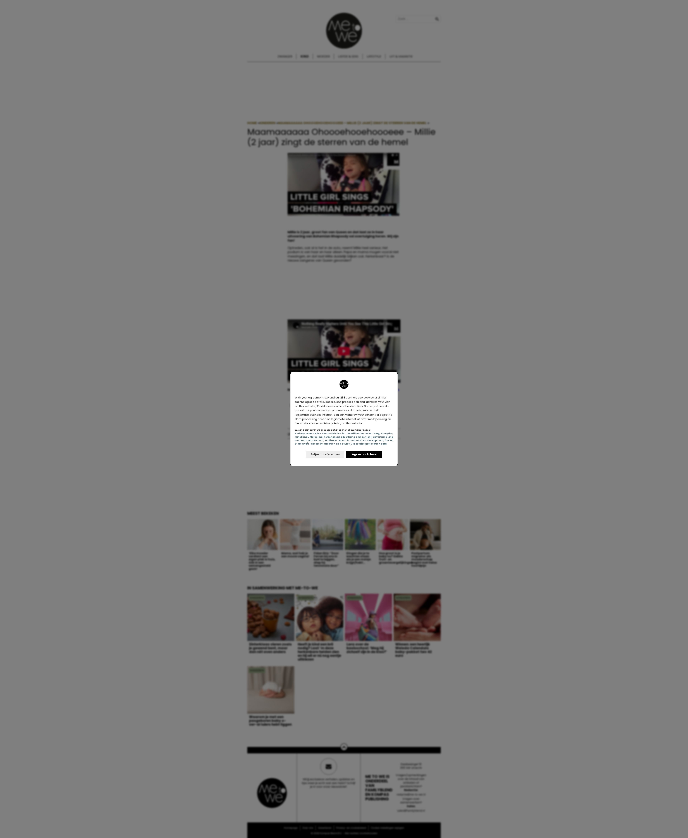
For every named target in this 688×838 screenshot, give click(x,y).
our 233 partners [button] (346, 397)
